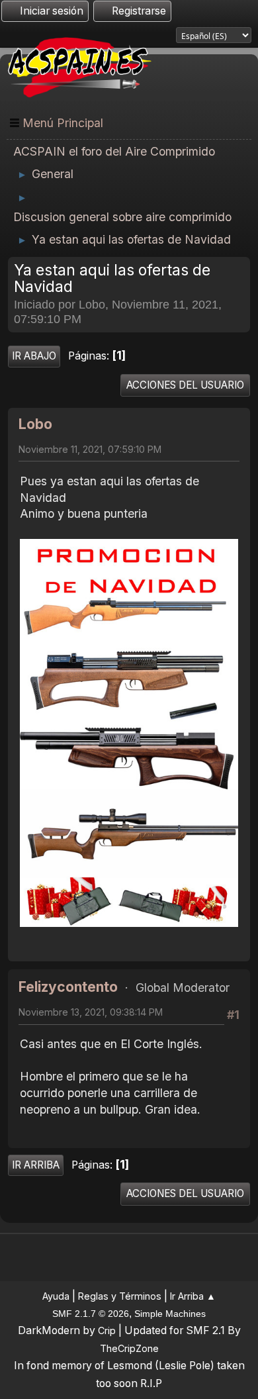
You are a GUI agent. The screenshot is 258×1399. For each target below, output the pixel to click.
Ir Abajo (34, 356)
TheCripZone (129, 1348)
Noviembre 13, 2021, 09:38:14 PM (91, 1012)
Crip (107, 1330)
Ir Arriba (36, 1165)
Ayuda (55, 1296)
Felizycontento (68, 987)
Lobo (35, 424)
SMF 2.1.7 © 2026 (90, 1313)
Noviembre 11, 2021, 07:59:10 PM (90, 449)
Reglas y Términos (119, 1296)
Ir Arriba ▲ (193, 1296)
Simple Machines (170, 1313)
